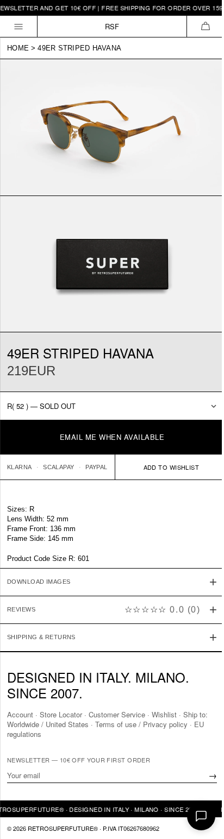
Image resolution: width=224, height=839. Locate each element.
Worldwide (23, 723)
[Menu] (19, 26)
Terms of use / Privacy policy (141, 723)
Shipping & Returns (41, 627)
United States (67, 723)
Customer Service (117, 714)
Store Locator (61, 714)
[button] (205, 26)
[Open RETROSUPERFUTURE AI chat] (201, 816)
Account (20, 714)
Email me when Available (112, 437)
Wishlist (164, 714)
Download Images (39, 572)
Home (18, 48)
